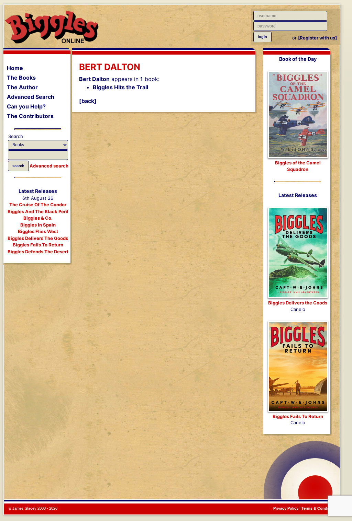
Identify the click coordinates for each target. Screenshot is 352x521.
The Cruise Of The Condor (37, 204)
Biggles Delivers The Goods (38, 238)
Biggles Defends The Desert (38, 251)
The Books (21, 77)
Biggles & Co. (38, 218)
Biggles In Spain (38, 225)
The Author (22, 87)
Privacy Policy (285, 508)
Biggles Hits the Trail (120, 87)
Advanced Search (30, 96)
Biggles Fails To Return (38, 244)
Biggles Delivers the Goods (297, 302)
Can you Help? (26, 106)
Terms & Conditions (319, 508)
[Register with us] (317, 37)
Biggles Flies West (38, 231)
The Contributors (30, 116)
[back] (88, 100)
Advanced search (49, 166)
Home (15, 68)
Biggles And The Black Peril (38, 211)
